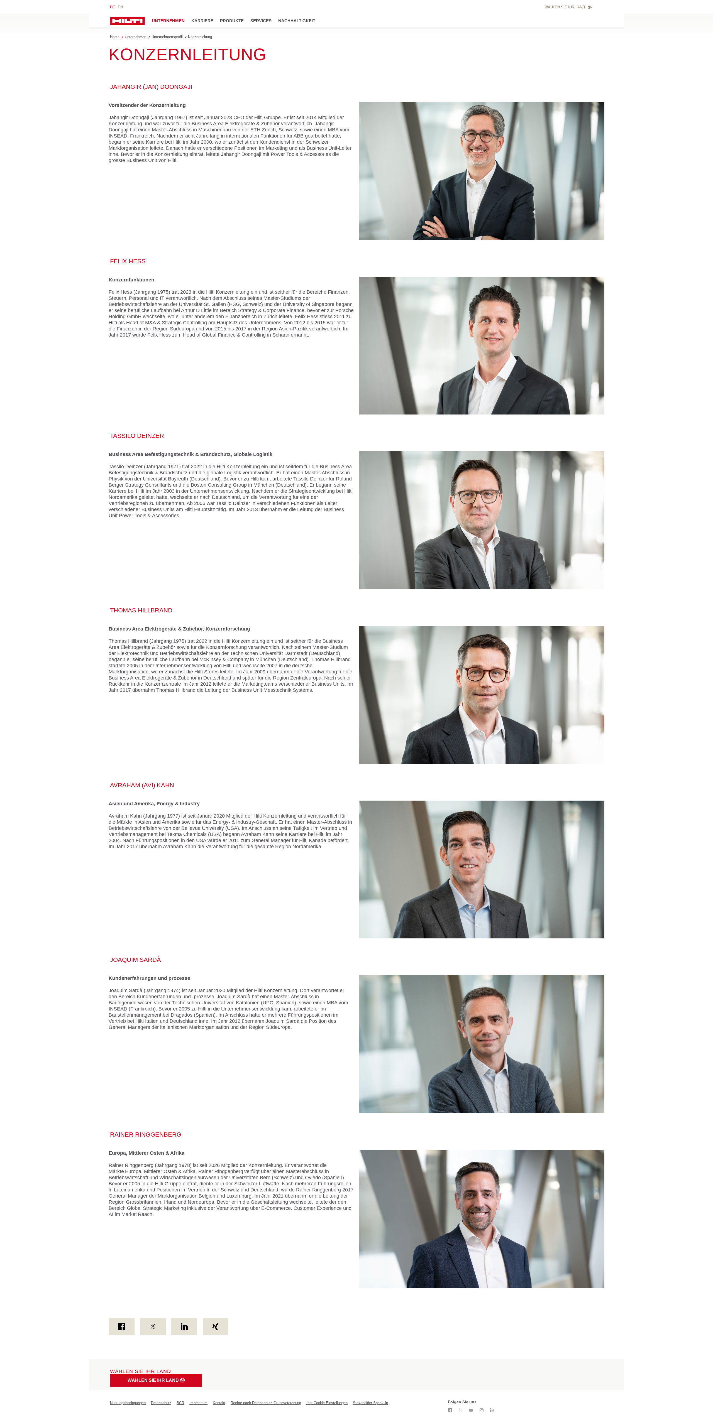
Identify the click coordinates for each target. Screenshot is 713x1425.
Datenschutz (161, 1403)
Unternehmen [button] (168, 20)
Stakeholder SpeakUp (370, 1403)
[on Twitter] (153, 1326)
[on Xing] (216, 1326)
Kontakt (219, 1403)
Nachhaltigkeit (296, 20)
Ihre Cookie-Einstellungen (327, 1403)
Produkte (232, 20)
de (112, 7)
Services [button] (261, 20)
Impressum (198, 1403)
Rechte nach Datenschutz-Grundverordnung (266, 1403)
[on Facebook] (122, 1326)
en (120, 7)
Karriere (202, 20)
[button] (137, 37)
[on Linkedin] (184, 1326)
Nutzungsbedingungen (128, 1403)
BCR (180, 1403)
